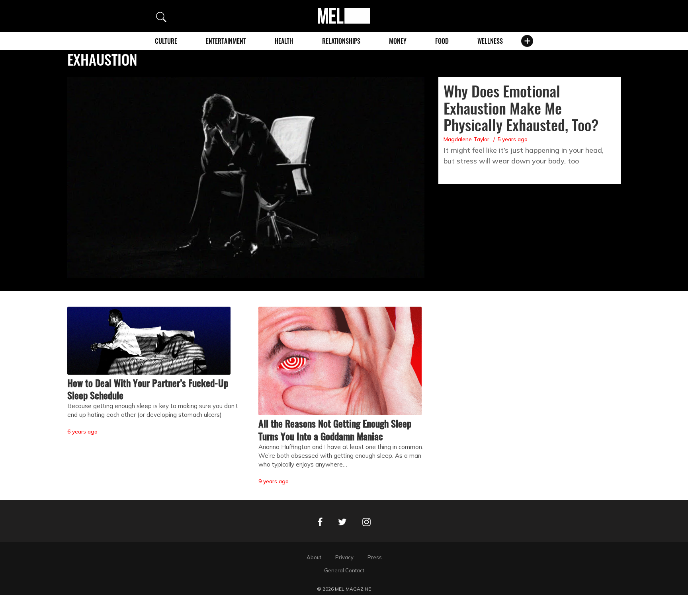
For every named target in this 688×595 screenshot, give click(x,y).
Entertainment (226, 41)
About (314, 557)
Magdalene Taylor (466, 139)
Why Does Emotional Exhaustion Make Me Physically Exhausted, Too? (521, 108)
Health (284, 41)
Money (398, 41)
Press (374, 557)
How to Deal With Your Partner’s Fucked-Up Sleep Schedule (147, 388)
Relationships (341, 41)
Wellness (490, 41)
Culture (166, 41)
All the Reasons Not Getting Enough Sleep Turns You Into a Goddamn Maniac (334, 429)
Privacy (344, 557)
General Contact (344, 570)
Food (442, 41)
